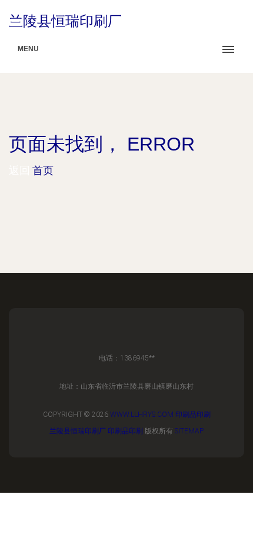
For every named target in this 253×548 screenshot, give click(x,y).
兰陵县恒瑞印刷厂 (77, 431)
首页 (43, 170)
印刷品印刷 (193, 414)
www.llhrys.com (142, 414)
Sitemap (189, 431)
